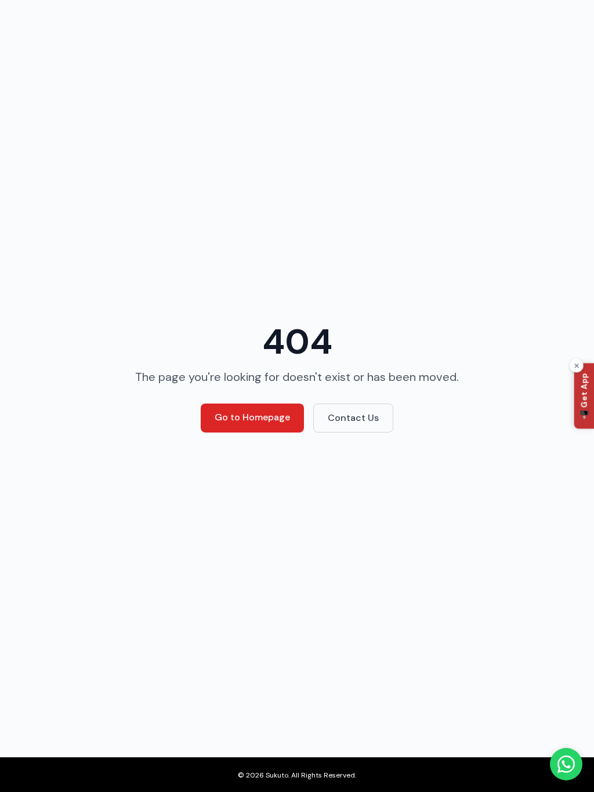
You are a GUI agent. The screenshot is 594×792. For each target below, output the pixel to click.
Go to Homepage (252, 417)
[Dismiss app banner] (577, 366)
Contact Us (353, 418)
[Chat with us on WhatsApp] (566, 764)
